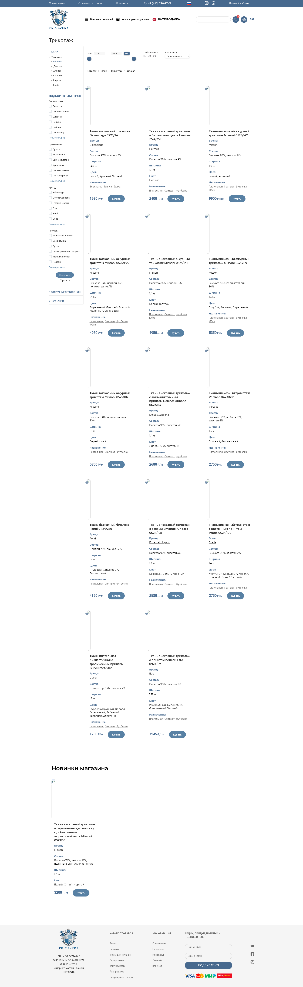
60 (154, 56)
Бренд (56, 246)
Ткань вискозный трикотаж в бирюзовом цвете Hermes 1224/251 (169, 135)
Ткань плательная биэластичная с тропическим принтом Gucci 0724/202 (106, 662)
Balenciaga (58, 192)
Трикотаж (57, 57)
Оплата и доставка (90, 3)
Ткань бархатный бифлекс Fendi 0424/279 (109, 527)
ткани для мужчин (135, 19)
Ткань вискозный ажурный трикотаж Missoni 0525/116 (110, 395)
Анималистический (63, 235)
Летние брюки (60, 175)
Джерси (57, 66)
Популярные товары (121, 977)
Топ (106, 186)
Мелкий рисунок (61, 256)
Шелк (56, 85)
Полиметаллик (61, 111)
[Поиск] (198, 19)
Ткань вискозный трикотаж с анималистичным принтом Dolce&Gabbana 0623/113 (169, 399)
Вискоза (57, 61)
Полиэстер (59, 132)
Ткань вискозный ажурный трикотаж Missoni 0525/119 (229, 261)
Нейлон (57, 127)
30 (149, 56)
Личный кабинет (240, 3)
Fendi (55, 213)
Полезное (158, 949)
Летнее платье (61, 170)
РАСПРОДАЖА (169, 19)
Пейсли (57, 262)
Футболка (114, 186)
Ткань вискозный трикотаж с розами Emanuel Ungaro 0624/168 (169, 528)
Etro (55, 208)
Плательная (156, 190)
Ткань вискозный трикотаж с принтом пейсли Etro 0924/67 (169, 660)
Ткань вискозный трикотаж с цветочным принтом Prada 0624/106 (229, 528)
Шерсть (57, 80)
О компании (57, 3)
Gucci (56, 218)
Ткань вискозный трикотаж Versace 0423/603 (229, 395)
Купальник (58, 165)
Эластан (57, 116)
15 (144, 56)
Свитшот (169, 190)
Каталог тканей (101, 19)
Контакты (122, 3)
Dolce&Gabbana (61, 197)
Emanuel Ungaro (61, 203)
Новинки (114, 949)
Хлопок (57, 70)
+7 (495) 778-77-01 (159, 3)
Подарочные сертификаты (65, 292)
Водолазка (59, 154)
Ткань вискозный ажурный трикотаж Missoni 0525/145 (110, 261)
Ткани (53, 51)
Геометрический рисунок (66, 251)
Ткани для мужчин (120, 954)
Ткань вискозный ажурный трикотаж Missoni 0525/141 (169, 261)
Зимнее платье (61, 160)
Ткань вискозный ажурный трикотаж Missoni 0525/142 (229, 133)
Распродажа (117, 971)
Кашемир (58, 75)
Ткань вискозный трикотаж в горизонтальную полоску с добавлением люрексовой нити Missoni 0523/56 (74, 832)
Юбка (212, 190)
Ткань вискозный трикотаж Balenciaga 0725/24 (110, 133)
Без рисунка (59, 241)
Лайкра (57, 122)
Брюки (56, 149)
